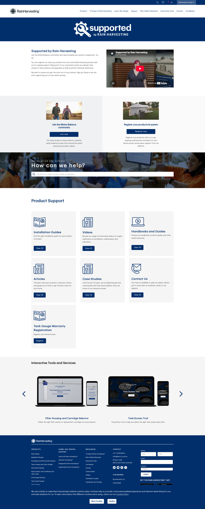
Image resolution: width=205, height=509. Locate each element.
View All (39, 248)
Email (146, 458)
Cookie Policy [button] (122, 494)
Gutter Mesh (117, 483)
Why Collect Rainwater (149, 11)
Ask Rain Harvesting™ (65, 460)
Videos (88, 475)
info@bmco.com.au (120, 456)
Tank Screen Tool (138, 418)
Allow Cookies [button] (96, 501)
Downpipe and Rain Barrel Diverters (43, 461)
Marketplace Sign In (186, 2)
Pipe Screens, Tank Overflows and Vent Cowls (42, 473)
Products (83, 11)
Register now (141, 131)
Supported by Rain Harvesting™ (69, 467)
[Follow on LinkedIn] (114, 467)
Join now (64, 134)
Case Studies (90, 471)
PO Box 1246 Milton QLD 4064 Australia (122, 461)
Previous (23, 388)
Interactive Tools (167, 11)
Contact (179, 11)
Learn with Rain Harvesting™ (68, 456)
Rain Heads (35, 454)
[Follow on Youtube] (118, 467)
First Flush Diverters (37, 468)
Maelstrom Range (37, 457)
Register (40, 341)
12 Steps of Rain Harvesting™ (95, 454)
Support (134, 11)
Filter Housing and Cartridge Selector (67, 418)
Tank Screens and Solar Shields (42, 464)
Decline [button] (112, 501)
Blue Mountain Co (119, 479)
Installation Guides (92, 478)
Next (181, 388)
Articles (88, 468)
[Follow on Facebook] (125, 467)
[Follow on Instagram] (121, 467)
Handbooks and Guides (94, 482)
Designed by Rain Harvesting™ (68, 463)
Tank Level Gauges (37, 481)
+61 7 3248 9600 (119, 453)
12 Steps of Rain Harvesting (101, 11)
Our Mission (190, 11)
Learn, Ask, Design (121, 11)
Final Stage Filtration (38, 477)
